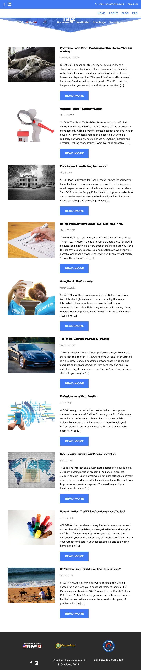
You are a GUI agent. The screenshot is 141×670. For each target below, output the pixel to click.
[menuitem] (101, 13)
